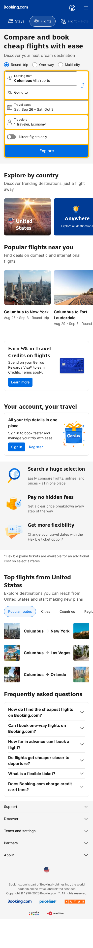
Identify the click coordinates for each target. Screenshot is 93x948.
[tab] (20, 611)
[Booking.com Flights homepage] (16, 7)
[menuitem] (16, 21)
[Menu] (86, 8)
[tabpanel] (46, 649)
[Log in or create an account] (72, 8)
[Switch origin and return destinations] (82, 85)
